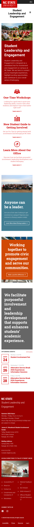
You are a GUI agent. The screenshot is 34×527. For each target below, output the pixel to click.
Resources (20, 523)
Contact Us (7, 489)
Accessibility (5, 523)
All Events (29, 352)
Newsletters (7, 498)
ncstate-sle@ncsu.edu (8, 453)
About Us (7, 485)
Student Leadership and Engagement (17, 13)
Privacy (13, 523)
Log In (27, 523)
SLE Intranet (24, 488)
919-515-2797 (6, 450)
